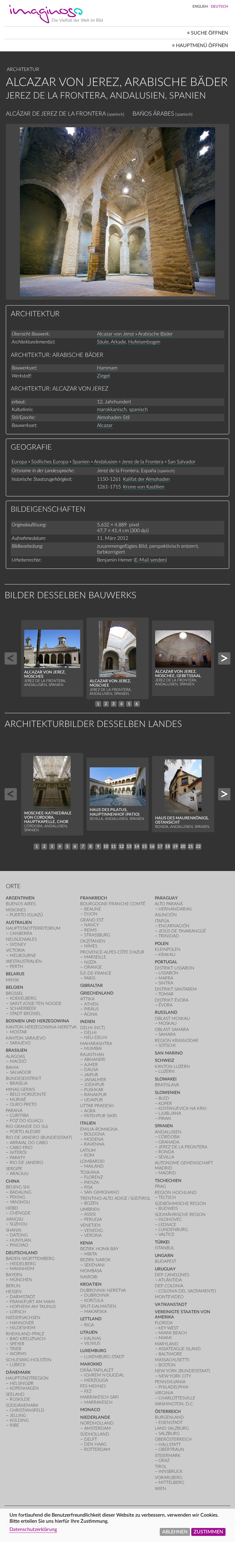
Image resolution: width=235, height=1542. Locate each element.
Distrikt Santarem (176, 989)
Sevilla (166, 1157)
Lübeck (18, 1364)
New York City (175, 1376)
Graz (164, 1460)
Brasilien (16, 1050)
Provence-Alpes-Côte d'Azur (112, 952)
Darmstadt (22, 1297)
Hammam (107, 367)
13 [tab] (129, 846)
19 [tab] (175, 846)
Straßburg (97, 935)
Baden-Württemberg (30, 1258)
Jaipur (91, 1075)
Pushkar (93, 1090)
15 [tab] (144, 846)
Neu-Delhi (95, 1037)
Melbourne (23, 955)
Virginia (164, 1393)
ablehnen (175, 1531)
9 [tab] (98, 846)
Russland (166, 1012)
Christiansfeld (27, 1410)
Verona (93, 1235)
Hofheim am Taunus (33, 1306)
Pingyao (19, 1245)
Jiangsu (14, 1219)
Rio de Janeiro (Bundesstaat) (39, 1137)
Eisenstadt (171, 1422)
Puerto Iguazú (26, 915)
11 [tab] (113, 846)
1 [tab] (98, 704)
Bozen (91, 1203)
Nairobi (89, 1277)
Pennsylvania (170, 1382)
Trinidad (169, 936)
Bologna (94, 1134)
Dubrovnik (97, 1295)
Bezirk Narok (95, 1260)
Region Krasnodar (176, 1040)
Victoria (15, 950)
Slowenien (167, 1092)
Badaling (20, 1192)
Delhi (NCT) (92, 1027)
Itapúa (162, 921)
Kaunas (92, 1338)
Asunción (166, 915)
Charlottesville (177, 1398)
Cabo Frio (21, 1147)
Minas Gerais (20, 1089)
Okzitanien (92, 941)
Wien (160, 1488)
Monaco (90, 1409)
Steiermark (168, 1455)
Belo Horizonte (28, 1094)
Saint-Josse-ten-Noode (36, 1003)
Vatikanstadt (171, 1304)
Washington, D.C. (174, 1404)
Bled (164, 1098)
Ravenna (94, 1144)
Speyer (17, 1344)
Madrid (167, 1173)
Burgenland (169, 1417)
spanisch (138, 409)
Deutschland (22, 1253)
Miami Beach (173, 1333)
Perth (16, 966)
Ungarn (164, 1255)
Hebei (12, 1208)
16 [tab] (152, 846)
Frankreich (93, 898)
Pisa (88, 1187)
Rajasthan (92, 1054)
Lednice (167, 1224)
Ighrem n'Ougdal (104, 1375)
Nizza (90, 962)
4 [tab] (121, 704)
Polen (162, 943)
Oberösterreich (173, 1439)
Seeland (15, 1394)
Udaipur (93, 1100)
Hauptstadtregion (27, 1378)
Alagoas (15, 1056)
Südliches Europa (49, 461)
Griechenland (97, 993)
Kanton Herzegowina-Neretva (41, 1027)
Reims (90, 930)
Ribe (14, 1425)
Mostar (18, 1032)
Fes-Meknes (93, 1386)
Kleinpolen (168, 949)
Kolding (19, 1420)
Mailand (94, 1166)
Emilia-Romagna (99, 1129)
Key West (168, 1328)
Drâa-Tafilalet (97, 1370)
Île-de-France (95, 973)
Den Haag (95, 1444)
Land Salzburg (172, 1428)
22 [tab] (198, 846)
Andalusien (106, 461)
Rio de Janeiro (26, 1162)
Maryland (166, 1344)
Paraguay (166, 898)
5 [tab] (129, 704)
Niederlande (95, 1417)
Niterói (18, 1152)
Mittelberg (171, 1482)
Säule (103, 341)
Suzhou (18, 1224)
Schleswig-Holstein (28, 1360)
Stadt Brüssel (25, 1013)
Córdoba (169, 1137)
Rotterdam (97, 1449)
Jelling (18, 1415)
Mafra (166, 978)
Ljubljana (170, 1113)
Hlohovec (170, 1219)
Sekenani (94, 1265)
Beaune (92, 909)
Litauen (89, 1332)
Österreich (168, 1411)
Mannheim (22, 1268)
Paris (89, 978)
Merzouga (96, 1380)
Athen (91, 1004)
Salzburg (169, 1433)
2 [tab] (106, 704)
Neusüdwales (21, 939)
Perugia (93, 1219)
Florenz (93, 1177)
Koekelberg (23, 998)
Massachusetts (172, 1360)
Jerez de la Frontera (142, 461)
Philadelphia (173, 1387)
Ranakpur (95, 1094)
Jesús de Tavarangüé (182, 931)
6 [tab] (137, 704)
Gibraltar (91, 985)
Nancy (91, 925)
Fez (87, 1391)
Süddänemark (22, 1405)
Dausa (91, 1069)
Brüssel (14, 993)
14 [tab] (136, 846)
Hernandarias (175, 909)
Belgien (14, 987)
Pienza (91, 1182)
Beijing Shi (18, 1187)
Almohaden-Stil (113, 417)
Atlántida (170, 1280)
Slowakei (166, 1079)
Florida (164, 1323)
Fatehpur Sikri (100, 1116)
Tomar (166, 994)
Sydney (18, 944)
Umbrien (90, 1209)
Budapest (165, 1261)
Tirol (161, 1466)
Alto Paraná (169, 904)
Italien (88, 1123)
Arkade (118, 341)
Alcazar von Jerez (115, 334)
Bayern (14, 1275)
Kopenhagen (24, 1388)
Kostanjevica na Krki (183, 1108)
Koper (165, 1103)
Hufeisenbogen (144, 341)
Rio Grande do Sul (27, 1126)
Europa (19, 461)
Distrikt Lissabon (174, 968)
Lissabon (168, 973)
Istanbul (164, 1248)
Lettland (91, 1319)
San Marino (169, 1053)
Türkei (162, 1242)
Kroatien (91, 1284)
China (13, 1181)
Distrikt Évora (171, 1000)
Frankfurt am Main (32, 1301)
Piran (165, 1118)
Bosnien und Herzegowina (37, 1021)
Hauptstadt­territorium (33, 928)
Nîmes (90, 946)
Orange (93, 967)
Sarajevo (20, 1043)
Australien (19, 922)
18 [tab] (167, 846)
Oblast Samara (172, 1029)
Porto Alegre (25, 1131)
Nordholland (97, 1423)
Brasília (19, 1083)
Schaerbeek (23, 1008)
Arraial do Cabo (29, 1142)
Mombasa (91, 1271)
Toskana (89, 1172)
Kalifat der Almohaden (146, 479)
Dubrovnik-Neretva (103, 1290)
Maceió (18, 1061)
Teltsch (167, 1197)
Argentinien (20, 898)
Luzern (167, 1071)
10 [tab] (105, 846)
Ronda (166, 1152)
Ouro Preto (23, 1104)
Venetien (90, 1225)
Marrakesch (98, 1402)
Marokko (91, 1364)
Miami (165, 1338)
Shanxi (13, 1230)
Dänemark (18, 1372)
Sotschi (167, 1045)
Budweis (168, 1208)
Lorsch (18, 1312)
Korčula (93, 1300)
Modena (93, 1139)
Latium (88, 1150)
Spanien (81, 461)
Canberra (21, 933)
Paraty (17, 1157)
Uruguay (165, 1269)
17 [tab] (160, 846)
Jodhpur (94, 1084)
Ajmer (91, 1064)
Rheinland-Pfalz (25, 1334)
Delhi (90, 1032)
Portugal (166, 962)
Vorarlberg (168, 1477)
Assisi (90, 1214)
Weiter (224, 658)
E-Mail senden (150, 560)
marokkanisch (112, 409)
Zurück (11, 658)
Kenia (86, 1243)
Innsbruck (171, 1471)
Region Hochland (176, 1192)
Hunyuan (20, 1240)
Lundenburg (173, 1229)
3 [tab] (113, 704)
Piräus (91, 1009)
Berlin (13, 1286)
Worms (18, 1353)
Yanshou (20, 1202)
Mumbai (93, 1048)
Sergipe (14, 1168)
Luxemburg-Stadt (104, 1357)
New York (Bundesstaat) (182, 1371)
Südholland (94, 1434)
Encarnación (174, 926)
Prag (160, 1186)
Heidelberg (23, 1264)
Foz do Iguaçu (26, 1120)
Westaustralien (24, 961)
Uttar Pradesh (97, 1105)
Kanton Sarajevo (26, 1038)
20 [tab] (183, 846)
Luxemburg (93, 1350)
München (21, 1279)
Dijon (90, 914)
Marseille (95, 957)
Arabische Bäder (155, 334)
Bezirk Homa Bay (99, 1249)
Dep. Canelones (172, 1275)
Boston (167, 1365)
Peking (17, 1197)
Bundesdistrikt (23, 1078)
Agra (89, 1111)
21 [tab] (190, 846)
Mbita (90, 1254)
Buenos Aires (20, 904)
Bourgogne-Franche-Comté (112, 904)
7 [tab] (83, 846)
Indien (87, 1021)
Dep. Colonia (169, 1286)
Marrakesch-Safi (99, 1397)
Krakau (167, 954)
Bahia (12, 1067)
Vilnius (92, 1343)
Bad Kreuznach (28, 1338)
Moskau (168, 1023)
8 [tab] (90, 846)
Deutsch (219, 6)
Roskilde (20, 1399)
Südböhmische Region (180, 1203)
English (200, 6)
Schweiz (164, 1060)
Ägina (90, 1014)
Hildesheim (22, 1327)
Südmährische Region (180, 1214)
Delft (90, 1439)
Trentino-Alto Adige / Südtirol (115, 1198)
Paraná (14, 1110)
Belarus (15, 974)
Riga (89, 1325)
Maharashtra (96, 1043)
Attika (87, 999)
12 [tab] (121, 846)
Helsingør (22, 1383)
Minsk (12, 980)
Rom (89, 1155)
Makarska (95, 1311)
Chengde (20, 1213)
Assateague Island (180, 1349)
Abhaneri (95, 1059)
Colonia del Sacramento (187, 1291)
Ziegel (103, 375)
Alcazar (105, 425)
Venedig (93, 1230)
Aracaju (19, 1173)
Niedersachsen (23, 1317)
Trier (15, 1349)
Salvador (20, 1072)
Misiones (16, 910)
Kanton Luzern (172, 1066)
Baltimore (170, 1354)
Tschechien (168, 1180)
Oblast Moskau (172, 1018)
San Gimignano (101, 1192)
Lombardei (92, 1161)
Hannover (22, 1323)
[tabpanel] (52, 658)
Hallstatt (170, 1444)
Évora (166, 1005)
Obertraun (171, 1449)
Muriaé (18, 1099)
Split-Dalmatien (98, 1306)
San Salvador (182, 461)
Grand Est (92, 920)
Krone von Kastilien (143, 486)
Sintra (166, 983)
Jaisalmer (95, 1079)
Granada (169, 1142)
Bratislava (167, 1085)
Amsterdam (97, 1428)
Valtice (166, 1234)
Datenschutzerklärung (33, 1529)
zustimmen (208, 1531)
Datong (19, 1235)
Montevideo (169, 1297)
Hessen (14, 1291)
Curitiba (19, 1115)
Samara (167, 1034)
